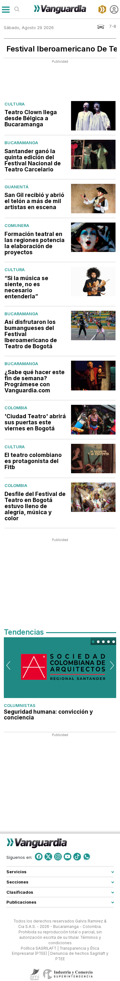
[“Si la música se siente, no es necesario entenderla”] (93, 281)
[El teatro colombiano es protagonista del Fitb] (93, 458)
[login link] (114, 9)
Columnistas (20, 705)
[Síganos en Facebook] (39, 856)
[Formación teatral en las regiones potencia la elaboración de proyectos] (93, 237)
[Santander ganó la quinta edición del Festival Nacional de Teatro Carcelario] (93, 154)
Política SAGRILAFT (38, 948)
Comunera (16, 225)
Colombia (15, 407)
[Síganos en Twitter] (48, 856)
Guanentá (16, 186)
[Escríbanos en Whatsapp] (87, 856)
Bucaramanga (21, 142)
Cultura (14, 103)
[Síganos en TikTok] (77, 856)
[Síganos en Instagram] (58, 856)
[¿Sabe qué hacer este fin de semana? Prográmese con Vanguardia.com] (93, 375)
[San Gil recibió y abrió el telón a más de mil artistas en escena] (93, 198)
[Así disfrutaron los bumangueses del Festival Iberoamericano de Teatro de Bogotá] (93, 325)
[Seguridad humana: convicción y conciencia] (60, 667)
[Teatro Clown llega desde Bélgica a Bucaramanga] (93, 115)
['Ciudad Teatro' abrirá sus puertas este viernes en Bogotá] (93, 419)
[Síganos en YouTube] (67, 856)
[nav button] (6, 9)
